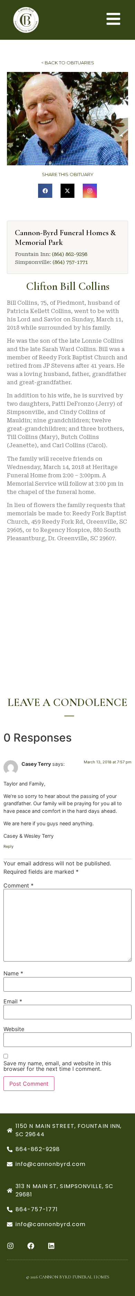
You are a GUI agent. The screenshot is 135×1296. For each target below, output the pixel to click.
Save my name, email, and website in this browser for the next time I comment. (57, 1066)
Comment (18, 885)
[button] (45, 191)
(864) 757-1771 (70, 262)
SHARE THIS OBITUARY (67, 174)
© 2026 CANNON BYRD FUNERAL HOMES (67, 1277)
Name (13, 973)
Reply (8, 846)
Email (12, 1001)
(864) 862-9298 (69, 254)
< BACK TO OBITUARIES (67, 62)
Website (13, 1029)
